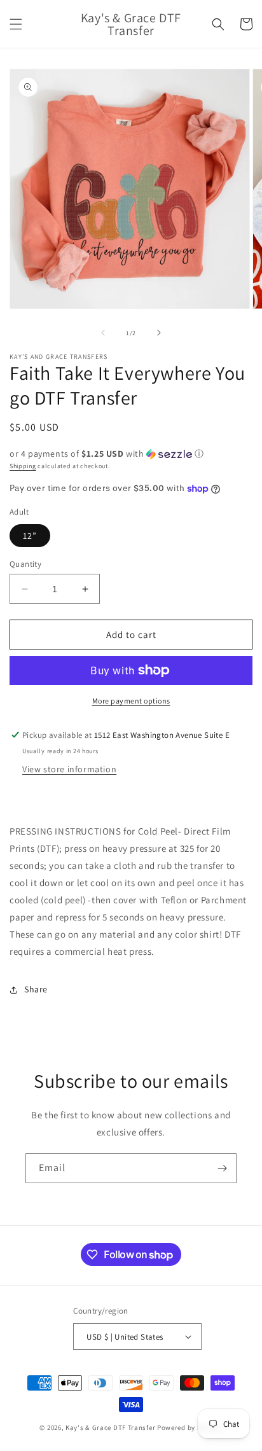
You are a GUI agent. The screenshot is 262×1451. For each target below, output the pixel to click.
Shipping (23, 466)
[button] (16, 24)
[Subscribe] (222, 1168)
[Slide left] (103, 333)
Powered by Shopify (190, 1427)
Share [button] (36, 989)
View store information (69, 769)
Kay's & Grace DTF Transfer (111, 1427)
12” (30, 535)
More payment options (131, 700)
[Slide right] (159, 333)
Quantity (25, 564)
